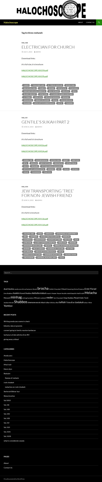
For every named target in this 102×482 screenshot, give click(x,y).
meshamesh (28, 100)
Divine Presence (79, 289)
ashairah (33, 236)
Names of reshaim (12, 378)
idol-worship (54, 91)
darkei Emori (40, 239)
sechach (75, 169)
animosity (49, 233)
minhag (16, 297)
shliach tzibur (45, 302)
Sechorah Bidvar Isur (12, 391)
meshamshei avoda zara (33, 245)
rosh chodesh (9, 382)
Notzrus (70, 248)
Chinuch (64, 289)
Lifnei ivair (27, 242)
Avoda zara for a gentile (50, 236)
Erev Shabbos (8, 293)
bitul (25, 163)
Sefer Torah (84, 298)
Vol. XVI (25, 187)
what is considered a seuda (14, 441)
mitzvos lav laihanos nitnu (34, 169)
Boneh (35, 289)
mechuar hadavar (52, 97)
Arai (25, 236)
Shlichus (52, 302)
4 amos (26, 85)
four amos (74, 88)
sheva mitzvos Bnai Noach (45, 251)
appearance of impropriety (67, 233)
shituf (60, 103)
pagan (55, 100)
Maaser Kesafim (62, 293)
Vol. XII (6, 405)
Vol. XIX (7, 418)
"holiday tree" (29, 233)
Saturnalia (28, 251)
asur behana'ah (42, 160)
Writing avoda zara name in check (17, 321)
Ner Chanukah (58, 298)
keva (76, 239)
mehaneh (65, 97)
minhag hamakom (28, 298)
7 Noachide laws (38, 85)
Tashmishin (36, 172)
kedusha (36, 293)
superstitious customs (32, 254)
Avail (6, 289)
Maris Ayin (8, 369)
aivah (40, 233)
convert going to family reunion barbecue (20, 330)
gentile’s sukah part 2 (45, 121)
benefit (66, 160)
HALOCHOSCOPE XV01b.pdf (34, 145)
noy (59, 169)
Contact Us (90, 22)
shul (57, 302)
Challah (51, 289)
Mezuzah (7, 298)
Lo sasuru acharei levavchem (62, 94)
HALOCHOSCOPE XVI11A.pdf (35, 224)
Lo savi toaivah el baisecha (45, 242)
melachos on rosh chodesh (15, 387)
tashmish (69, 103)
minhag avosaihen (42, 100)
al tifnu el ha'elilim (55, 85)
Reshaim (7, 373)
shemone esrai (34, 302)
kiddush (43, 293)
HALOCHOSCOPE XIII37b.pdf (35, 76)
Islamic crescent (30, 94)
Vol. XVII (7, 432)
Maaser (54, 293)
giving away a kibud (11, 339)
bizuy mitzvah (45, 163)
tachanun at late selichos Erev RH (16, 335)
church (42, 88)
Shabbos (20, 302)
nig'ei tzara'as (38, 248)
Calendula (28, 239)
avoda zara (70, 85)
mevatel (48, 245)
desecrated (58, 163)
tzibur (86, 302)
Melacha (91, 293)
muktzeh (43, 298)
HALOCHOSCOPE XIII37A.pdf (35, 70)
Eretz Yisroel (90, 289)
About (80, 22)
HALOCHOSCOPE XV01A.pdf (35, 151)
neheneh (51, 169)
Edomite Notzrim (54, 239)
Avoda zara (8, 356)
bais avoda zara (30, 88)
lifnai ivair (43, 94)
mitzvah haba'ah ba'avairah (52, 166)
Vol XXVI (7, 400)
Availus (11, 289)
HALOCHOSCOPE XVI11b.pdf (35, 218)
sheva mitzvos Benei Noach (44, 103)
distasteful (62, 88)
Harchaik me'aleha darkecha (34, 91)
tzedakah (79, 302)
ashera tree (28, 160)
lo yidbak (27, 97)
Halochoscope (11, 22)
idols (75, 91)
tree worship (29, 257)
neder (49, 297)
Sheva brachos (9, 396)
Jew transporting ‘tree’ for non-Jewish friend (48, 193)
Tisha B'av (70, 302)
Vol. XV (24, 118)
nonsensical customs (55, 248)
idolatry (65, 91)
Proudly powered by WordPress (14, 479)
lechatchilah (71, 163)
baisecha (66, 236)
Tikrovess (47, 172)
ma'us (26, 166)
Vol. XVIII (7, 436)
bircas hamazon (27, 289)
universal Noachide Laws (46, 257)
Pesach (77, 298)
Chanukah (57, 289)
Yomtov (8, 305)
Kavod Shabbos (26, 293)
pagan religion (66, 100)
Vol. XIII (25, 43)
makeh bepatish (71, 293)
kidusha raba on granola (13, 326)
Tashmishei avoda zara (52, 254)
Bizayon (34, 163)
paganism (27, 103)
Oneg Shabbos (68, 298)
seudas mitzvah (9, 302)
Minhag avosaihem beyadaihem (66, 245)
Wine (90, 302)
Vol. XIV (7, 414)
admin (38, 52)
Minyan (37, 298)
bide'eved (75, 160)
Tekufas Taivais (70, 254)
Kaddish (16, 293)
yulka (61, 257)
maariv (49, 293)
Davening (70, 289)
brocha (43, 288)
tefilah (62, 302)
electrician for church (48, 47)
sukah (26, 172)
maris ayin (38, 97)
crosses (51, 88)
